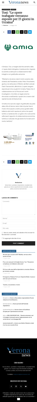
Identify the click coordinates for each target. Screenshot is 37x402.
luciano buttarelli (8, 323)
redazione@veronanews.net (22, 374)
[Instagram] (16, 386)
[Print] (26, 32)
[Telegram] (30, 32)
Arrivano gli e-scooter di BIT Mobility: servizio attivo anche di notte (17, 255)
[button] (3, 2)
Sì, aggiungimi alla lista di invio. (12, 238)
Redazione (5, 25)
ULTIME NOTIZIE (6, 9)
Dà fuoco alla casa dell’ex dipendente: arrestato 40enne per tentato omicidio (18, 270)
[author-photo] (18, 180)
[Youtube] (26, 386)
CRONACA (13, 9)
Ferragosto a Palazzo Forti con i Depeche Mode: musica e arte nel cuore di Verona (19, 277)
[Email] (21, 32)
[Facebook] (9, 32)
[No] (35, 396)
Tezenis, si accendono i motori (11, 284)
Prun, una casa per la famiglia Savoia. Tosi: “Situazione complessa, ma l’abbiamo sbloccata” (18, 263)
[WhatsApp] (17, 32)
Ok (18, 399)
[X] (13, 32)
